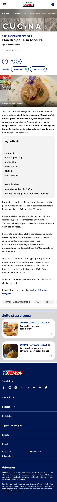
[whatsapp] (15, 387)
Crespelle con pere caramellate (30, 327)
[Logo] (28, 4)
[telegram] (34, 387)
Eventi (5, 435)
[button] (28, 4)
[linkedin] (28, 387)
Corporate (6, 452)
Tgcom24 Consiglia (12, 425)
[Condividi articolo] (5, 61)
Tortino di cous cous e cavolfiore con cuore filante (34, 349)
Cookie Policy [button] (34, 452)
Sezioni (6, 397)
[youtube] (40, 387)
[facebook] (3, 387)
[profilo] (53, 4)
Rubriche (7, 416)
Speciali (6, 407)
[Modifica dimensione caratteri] (19, 61)
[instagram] (9, 387)
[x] (21, 387)
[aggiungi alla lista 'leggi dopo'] (12, 61)
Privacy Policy (8, 456)
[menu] (4, 4)
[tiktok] (46, 387)
